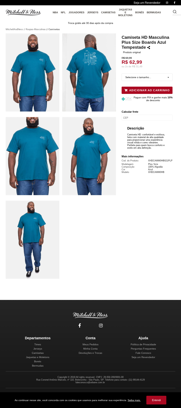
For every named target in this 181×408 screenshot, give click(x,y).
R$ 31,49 (137, 66)
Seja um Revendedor (143, 357)
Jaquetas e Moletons (37, 357)
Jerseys (37, 348)
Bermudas (37, 365)
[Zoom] (34, 72)
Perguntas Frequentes (143, 348)
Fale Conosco (143, 352)
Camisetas (38, 352)
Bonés (37, 361)
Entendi (156, 400)
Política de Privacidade (143, 344)
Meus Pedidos (90, 344)
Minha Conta (90, 348)
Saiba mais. (134, 400)
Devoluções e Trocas (90, 352)
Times (37, 344)
